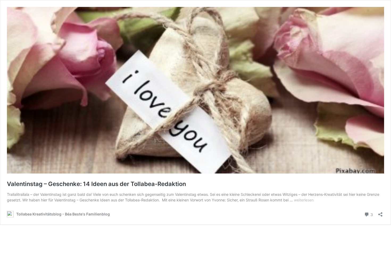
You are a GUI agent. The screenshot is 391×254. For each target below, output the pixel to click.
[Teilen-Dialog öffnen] (380, 213)
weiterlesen (304, 200)
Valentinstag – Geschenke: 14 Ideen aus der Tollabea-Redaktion (96, 183)
